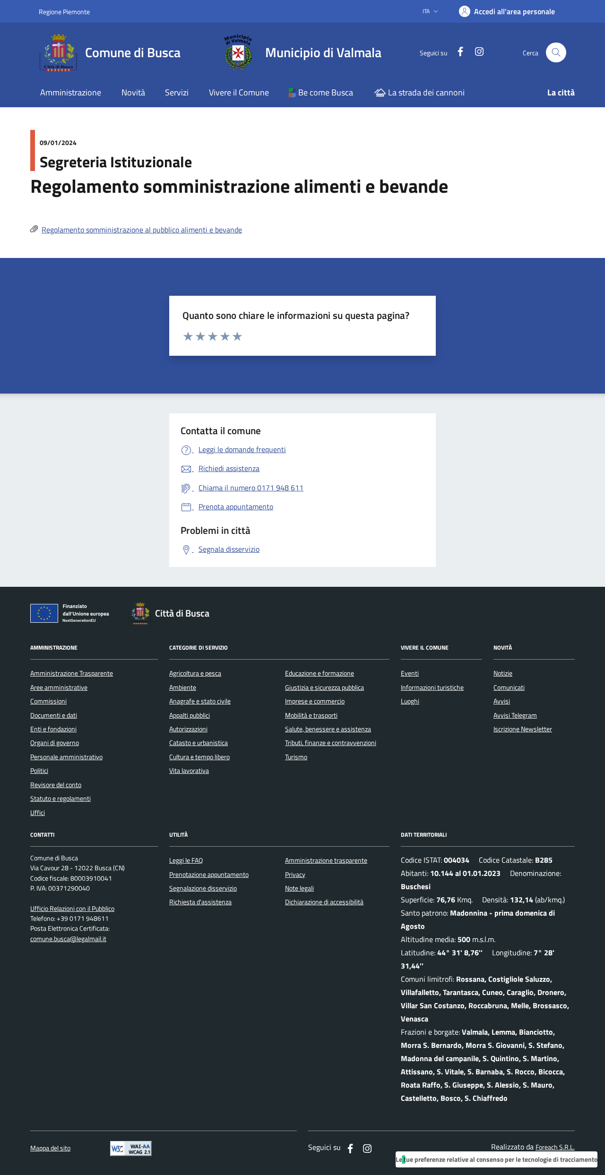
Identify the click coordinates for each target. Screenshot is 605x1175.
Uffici (37, 812)
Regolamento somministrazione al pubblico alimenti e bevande (142, 229)
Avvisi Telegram (515, 715)
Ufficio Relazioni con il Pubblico (72, 909)
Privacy (295, 874)
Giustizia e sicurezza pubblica (324, 687)
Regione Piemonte (64, 12)
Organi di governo (54, 743)
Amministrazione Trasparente (71, 673)
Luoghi (410, 701)
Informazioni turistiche (432, 687)
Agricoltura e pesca (195, 673)
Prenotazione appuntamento (209, 874)
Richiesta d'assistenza (200, 902)
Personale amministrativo (66, 757)
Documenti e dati (53, 715)
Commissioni (48, 701)
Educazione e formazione (319, 673)
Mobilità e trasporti (311, 715)
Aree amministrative (58, 687)
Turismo (296, 757)
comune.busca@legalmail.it (68, 939)
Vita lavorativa (189, 770)
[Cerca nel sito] (556, 53)
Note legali (299, 888)
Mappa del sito (50, 1148)
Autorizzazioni (188, 729)
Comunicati (509, 687)
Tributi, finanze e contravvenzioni (330, 743)
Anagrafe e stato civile (200, 701)
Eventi (410, 673)
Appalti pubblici (189, 715)
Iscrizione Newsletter (522, 729)
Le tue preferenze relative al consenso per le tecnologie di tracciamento (496, 1159)
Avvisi (501, 701)
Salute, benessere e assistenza (328, 729)
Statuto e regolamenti (60, 798)
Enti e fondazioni (53, 729)
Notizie (502, 673)
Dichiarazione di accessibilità (324, 902)
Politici (39, 770)
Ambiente (182, 687)
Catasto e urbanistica (198, 743)
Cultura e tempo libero (199, 757)
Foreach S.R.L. (555, 1147)
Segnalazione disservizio (203, 888)
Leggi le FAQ (186, 860)
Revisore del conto (55, 785)
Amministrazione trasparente (326, 860)
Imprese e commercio (315, 701)
